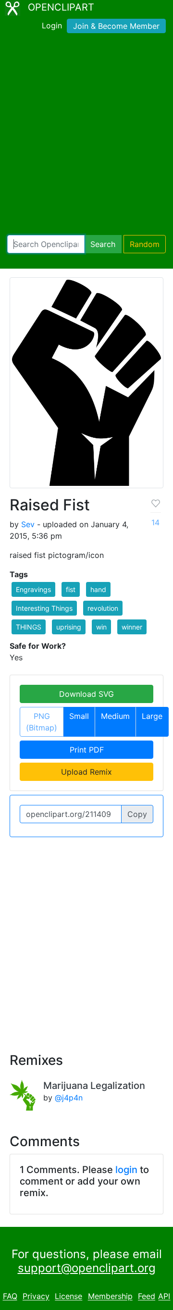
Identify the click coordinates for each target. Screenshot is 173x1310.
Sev (28, 524)
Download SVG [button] (86, 694)
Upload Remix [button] (86, 772)
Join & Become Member (116, 26)
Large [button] (152, 716)
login (126, 1169)
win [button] (101, 627)
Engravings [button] (33, 589)
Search (102, 244)
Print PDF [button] (87, 749)
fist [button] (70, 589)
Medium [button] (115, 716)
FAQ (10, 1296)
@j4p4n (69, 1097)
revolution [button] (102, 608)
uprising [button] (68, 627)
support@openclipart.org (87, 1268)
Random (145, 244)
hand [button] (98, 589)
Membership (110, 1296)
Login (52, 25)
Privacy (36, 1296)
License (68, 1296)
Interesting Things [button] (44, 608)
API (164, 1296)
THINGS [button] (28, 627)
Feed (146, 1296)
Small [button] (79, 716)
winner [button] (132, 627)
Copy (137, 814)
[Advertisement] (86, 135)
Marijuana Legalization (94, 1085)
